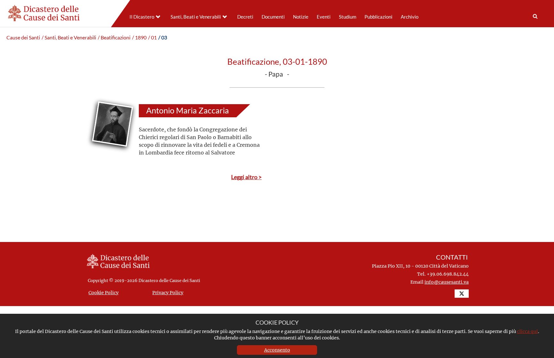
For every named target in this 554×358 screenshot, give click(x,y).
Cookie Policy (103, 292)
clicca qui (527, 331)
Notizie (300, 17)
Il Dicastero (142, 17)
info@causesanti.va (446, 282)
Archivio (409, 17)
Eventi (324, 17)
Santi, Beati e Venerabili (196, 17)
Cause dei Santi (23, 37)
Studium (347, 17)
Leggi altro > (246, 177)
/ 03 (162, 37)
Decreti (245, 17)
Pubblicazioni (378, 17)
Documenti (273, 17)
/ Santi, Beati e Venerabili (69, 37)
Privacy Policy (167, 292)
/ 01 (152, 37)
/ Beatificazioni (114, 37)
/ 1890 (139, 37)
